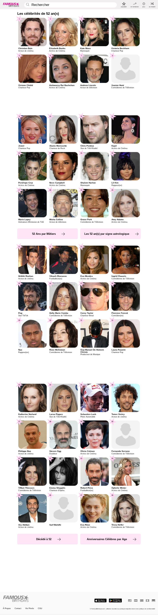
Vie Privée (29, 608)
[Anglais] (129, 600)
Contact (18, 608)
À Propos (7, 608)
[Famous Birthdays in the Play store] (115, 600)
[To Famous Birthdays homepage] (11, 4)
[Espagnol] (135, 600)
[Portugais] (141, 600)
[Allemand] (153, 600)
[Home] (40, 598)
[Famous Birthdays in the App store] (100, 600)
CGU (40, 608)
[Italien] (147, 600)
